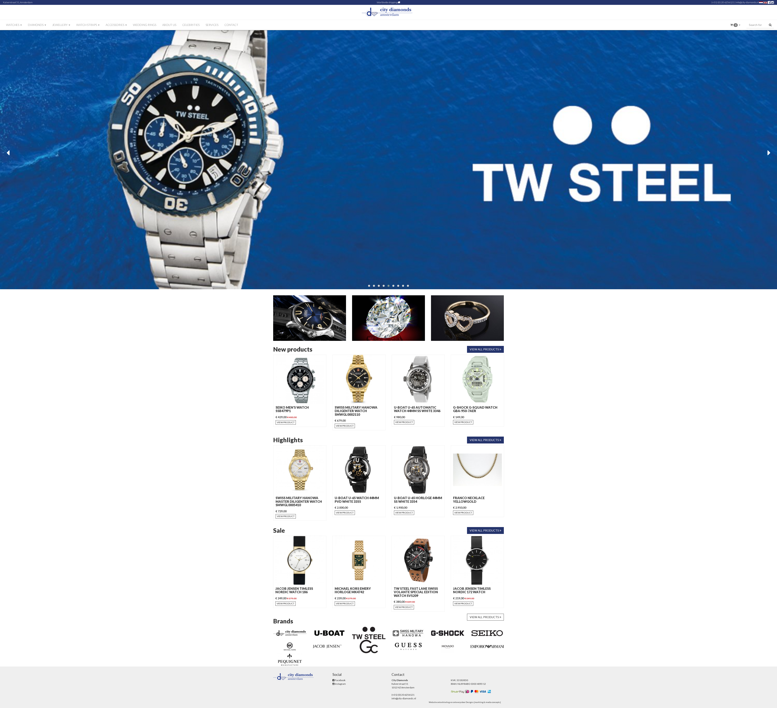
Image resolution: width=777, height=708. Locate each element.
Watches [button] (13, 25)
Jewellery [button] (60, 25)
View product (285, 425)
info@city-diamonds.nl (747, 2)
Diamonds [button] (36, 25)
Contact (231, 25)
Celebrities (191, 25)
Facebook (339, 680)
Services (212, 25)
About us (169, 25)
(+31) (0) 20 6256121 (722, 2)
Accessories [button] (115, 25)
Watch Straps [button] (87, 25)
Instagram (340, 683)
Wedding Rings (144, 25)
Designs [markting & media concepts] (483, 702)
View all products (485, 349)
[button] (735, 25)
